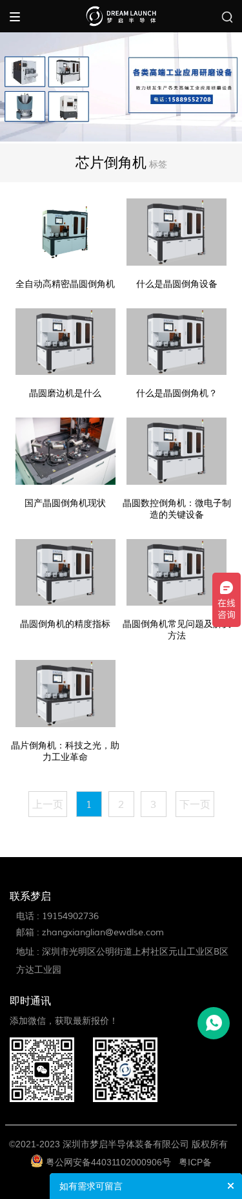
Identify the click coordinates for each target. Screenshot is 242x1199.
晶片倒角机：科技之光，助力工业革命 (65, 751)
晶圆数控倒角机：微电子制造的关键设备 (177, 509)
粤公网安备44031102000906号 (108, 1162)
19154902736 (70, 916)
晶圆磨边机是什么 (65, 393)
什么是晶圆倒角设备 (176, 284)
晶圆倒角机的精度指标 (65, 624)
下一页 (194, 804)
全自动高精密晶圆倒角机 (65, 284)
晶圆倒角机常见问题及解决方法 (177, 630)
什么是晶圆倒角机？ (176, 393)
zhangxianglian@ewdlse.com (103, 932)
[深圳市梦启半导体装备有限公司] (121, 15)
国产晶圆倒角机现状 (65, 503)
